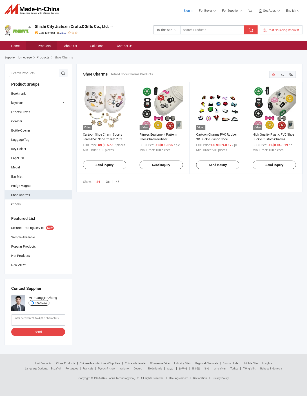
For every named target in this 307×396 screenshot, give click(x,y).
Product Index (231, 363)
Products (44, 46)
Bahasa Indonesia (271, 368)
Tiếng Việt (249, 368)
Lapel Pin (17, 158)
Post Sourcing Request (283, 30)
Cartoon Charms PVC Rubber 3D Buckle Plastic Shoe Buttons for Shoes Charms (216, 139)
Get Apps (269, 10)
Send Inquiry (104, 165)
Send (38, 332)
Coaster (16, 121)
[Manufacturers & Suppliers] (33, 9)
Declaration (200, 378)
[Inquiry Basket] (250, 10)
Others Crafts (20, 112)
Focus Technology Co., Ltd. (124, 378)
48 (117, 181)
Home (15, 46)
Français (88, 368)
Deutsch (138, 368)
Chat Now (41, 303)
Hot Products (43, 363)
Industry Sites (182, 363)
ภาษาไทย (220, 368)
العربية (170, 368)
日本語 (196, 368)
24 (98, 181)
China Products (65, 363)
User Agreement (178, 378)
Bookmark (18, 93)
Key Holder (18, 149)
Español (56, 368)
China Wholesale (135, 363)
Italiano (124, 368)
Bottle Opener (20, 130)
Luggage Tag (20, 139)
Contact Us (124, 46)
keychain (17, 103)
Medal (15, 167)
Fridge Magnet (21, 185)
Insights (267, 363)
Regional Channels (206, 363)
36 (108, 181)
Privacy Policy (220, 378)
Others (16, 204)
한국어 (183, 368)
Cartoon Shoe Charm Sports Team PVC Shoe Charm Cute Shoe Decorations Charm (102, 139)
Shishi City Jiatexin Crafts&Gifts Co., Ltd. (72, 26)
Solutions (96, 46)
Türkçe (234, 368)
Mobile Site (251, 363)
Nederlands (155, 368)
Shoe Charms (20, 195)
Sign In (188, 10)
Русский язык (106, 368)
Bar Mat (16, 176)
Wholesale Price (159, 363)
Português (71, 368)
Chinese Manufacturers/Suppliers (100, 363)
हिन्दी (207, 368)
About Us (70, 46)
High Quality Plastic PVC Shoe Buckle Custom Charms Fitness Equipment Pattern (273, 139)
